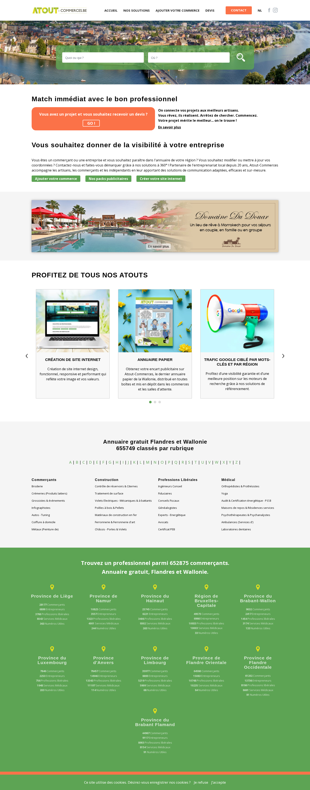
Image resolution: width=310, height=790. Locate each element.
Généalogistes (167, 508)
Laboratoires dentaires (236, 529)
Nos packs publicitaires (108, 178)
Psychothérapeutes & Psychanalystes (245, 515)
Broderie (37, 486)
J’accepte (218, 782)
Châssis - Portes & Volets (111, 529)
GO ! (91, 123)
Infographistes (41, 508)
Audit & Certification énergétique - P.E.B (246, 500)
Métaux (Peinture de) (45, 529)
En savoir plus (169, 127)
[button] (150, 402)
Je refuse (201, 782)
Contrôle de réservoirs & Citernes (116, 486)
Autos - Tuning (41, 515)
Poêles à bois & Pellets (109, 508)
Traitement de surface (109, 493)
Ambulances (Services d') (237, 522)
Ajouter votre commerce (56, 178)
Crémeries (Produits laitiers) (49, 493)
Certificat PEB (166, 529)
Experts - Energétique (172, 515)
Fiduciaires (165, 493)
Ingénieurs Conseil (170, 486)
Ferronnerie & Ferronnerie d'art (115, 522)
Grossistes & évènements (48, 500)
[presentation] (26, 355)
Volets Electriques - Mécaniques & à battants (123, 500)
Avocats (163, 522)
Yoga (224, 493)
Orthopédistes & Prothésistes (240, 486)
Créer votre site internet (161, 178)
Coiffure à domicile (43, 522)
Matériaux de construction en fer (116, 515)
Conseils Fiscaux (168, 500)
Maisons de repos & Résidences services (247, 508)
